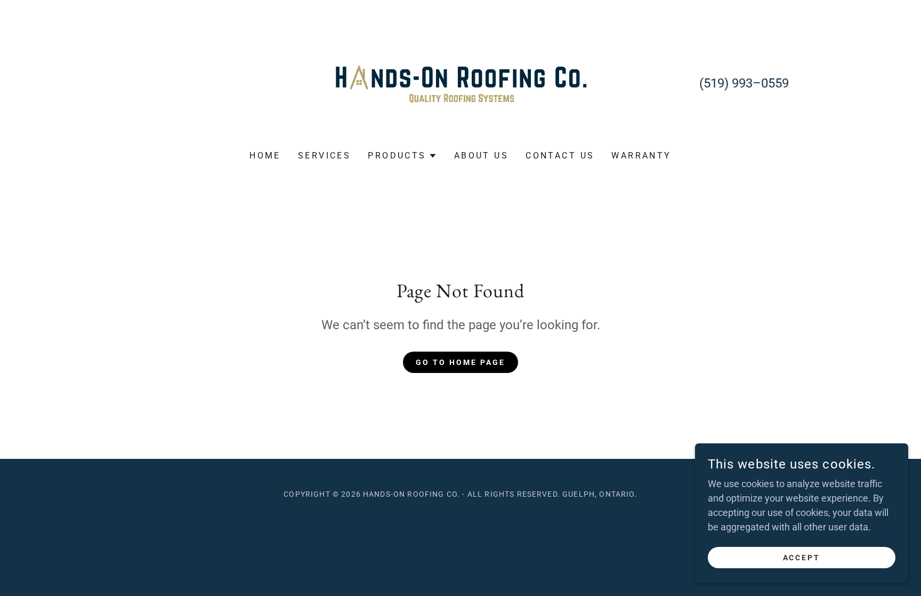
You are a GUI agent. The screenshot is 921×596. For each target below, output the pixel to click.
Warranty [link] (641, 155)
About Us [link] (481, 155)
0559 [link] (775, 83)
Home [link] (265, 155)
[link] (460, 82)
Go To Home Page (460, 362)
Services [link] (324, 155)
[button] (402, 155)
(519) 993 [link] (726, 83)
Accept (802, 557)
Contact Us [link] (560, 155)
